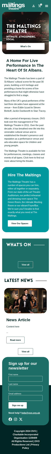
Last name (13, 384)
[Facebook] (10, 419)
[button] (46, 6)
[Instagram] (15, 419)
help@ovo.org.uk (30, 413)
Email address (14, 394)
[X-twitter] (21, 419)
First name (13, 374)
